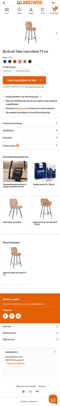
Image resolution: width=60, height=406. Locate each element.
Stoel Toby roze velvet (12, 222)
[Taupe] (25, 61)
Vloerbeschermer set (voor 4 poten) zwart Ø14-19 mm (15, 185)
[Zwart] (30, 61)
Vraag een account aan (34, 86)
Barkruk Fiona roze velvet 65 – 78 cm (45, 223)
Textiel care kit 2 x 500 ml (43, 184)
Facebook (5, 316)
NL (53, 3)
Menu (7, 13)
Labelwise (32, 401)
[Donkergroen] (10, 61)
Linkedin (18, 316)
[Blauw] (5, 61)
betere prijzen (22, 108)
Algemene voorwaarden (26, 386)
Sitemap (41, 386)
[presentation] (54, 33)
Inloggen (31, 13)
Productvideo (9, 145)
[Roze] (20, 61)
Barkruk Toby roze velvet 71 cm (14, 273)
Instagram (12, 316)
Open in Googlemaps (16, 363)
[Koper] (15, 61)
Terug (4, 3)
